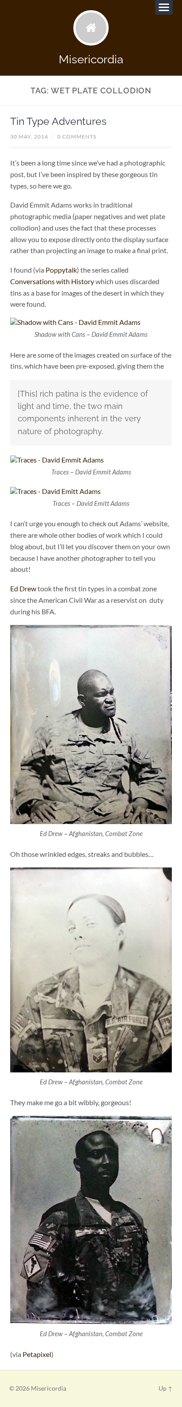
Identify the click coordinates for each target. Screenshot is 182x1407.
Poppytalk (61, 270)
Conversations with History (52, 281)
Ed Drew (23, 588)
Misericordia (91, 59)
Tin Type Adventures (58, 121)
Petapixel (37, 1354)
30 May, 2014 (29, 136)
